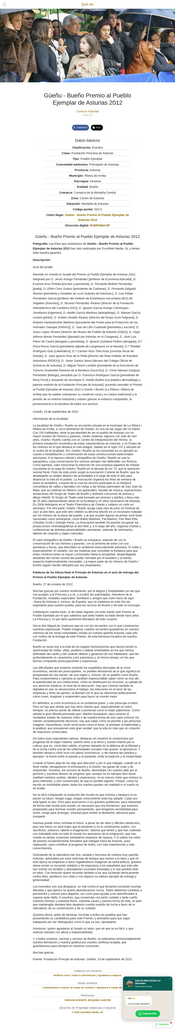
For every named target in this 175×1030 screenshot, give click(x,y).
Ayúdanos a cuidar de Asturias (114, 987)
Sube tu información (84, 975)
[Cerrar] (4, 4)
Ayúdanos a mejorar (109, 975)
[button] (169, 979)
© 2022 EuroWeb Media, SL (87, 1012)
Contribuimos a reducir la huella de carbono (68, 987)
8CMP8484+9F (100, 225)
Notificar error (62, 975)
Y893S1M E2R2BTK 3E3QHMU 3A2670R (87, 1000)
